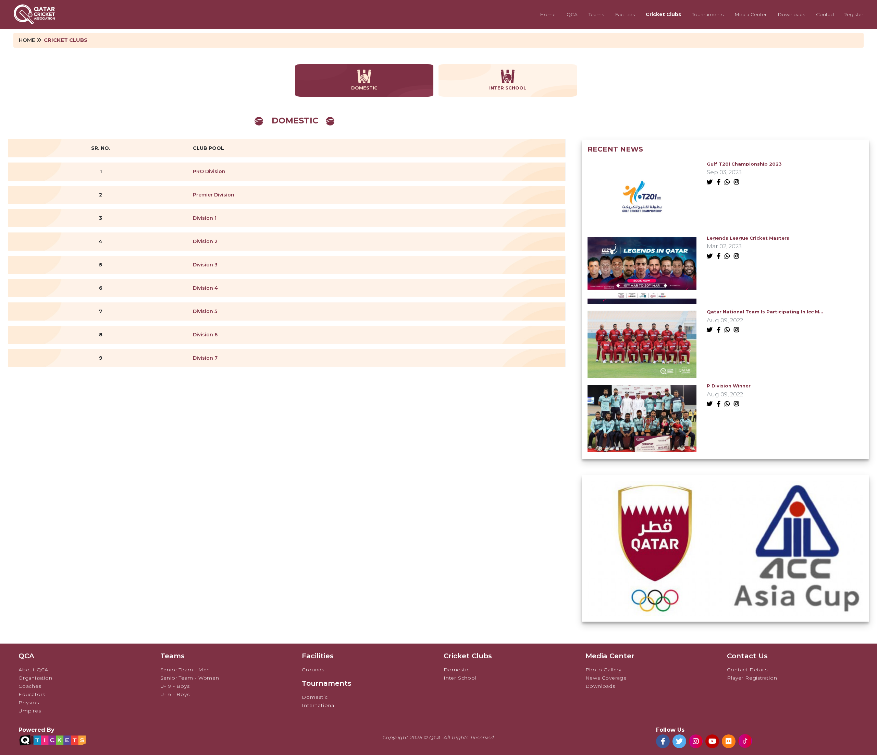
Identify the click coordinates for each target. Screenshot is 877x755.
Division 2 (205, 241)
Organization (35, 678)
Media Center (750, 14)
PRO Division (209, 171)
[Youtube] (712, 741)
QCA (572, 14)
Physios (28, 702)
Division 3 (205, 265)
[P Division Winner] (642, 418)
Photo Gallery (603, 670)
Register (853, 14)
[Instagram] (738, 182)
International (318, 705)
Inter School (460, 678)
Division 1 (205, 218)
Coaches (29, 686)
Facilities (625, 14)
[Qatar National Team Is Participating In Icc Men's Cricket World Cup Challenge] (642, 343)
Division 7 (205, 358)
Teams (596, 14)
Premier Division (213, 195)
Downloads (791, 14)
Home (548, 14)
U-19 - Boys (175, 686)
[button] (721, 607)
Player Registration (752, 678)
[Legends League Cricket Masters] (642, 270)
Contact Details (747, 670)
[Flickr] (729, 741)
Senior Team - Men (185, 670)
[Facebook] (720, 182)
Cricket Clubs (663, 14)
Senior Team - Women (189, 678)
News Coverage (606, 678)
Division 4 (205, 288)
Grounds (313, 670)
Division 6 (205, 335)
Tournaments (708, 14)
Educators (31, 694)
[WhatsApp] (728, 182)
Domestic (315, 697)
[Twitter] (711, 182)
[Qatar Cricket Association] (34, 14)
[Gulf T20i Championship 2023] (642, 196)
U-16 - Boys (175, 694)
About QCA (33, 670)
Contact (825, 14)
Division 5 (205, 311)
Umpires (29, 711)
